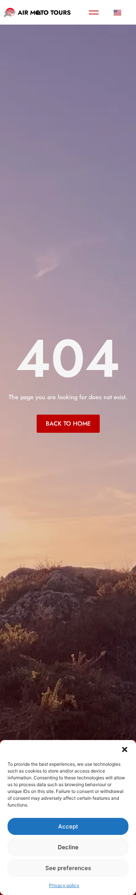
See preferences (68, 868)
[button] (124, 749)
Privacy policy (64, 885)
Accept (68, 826)
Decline (68, 847)
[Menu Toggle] (94, 12)
